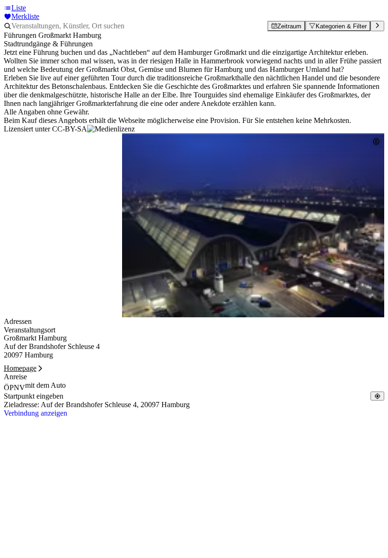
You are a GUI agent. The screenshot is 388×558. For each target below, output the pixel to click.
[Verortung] (377, 396)
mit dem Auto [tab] (45, 385)
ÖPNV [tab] (14, 388)
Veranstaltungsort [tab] (29, 330)
